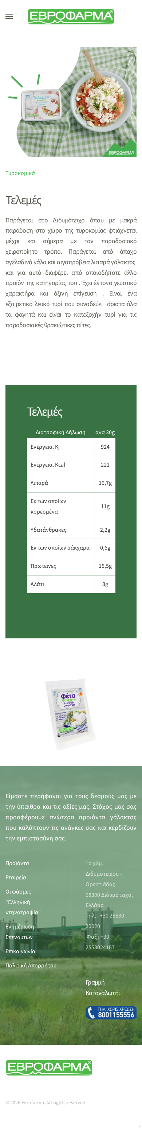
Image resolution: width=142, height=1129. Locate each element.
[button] (9, 16)
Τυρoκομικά (20, 173)
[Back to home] (71, 16)
